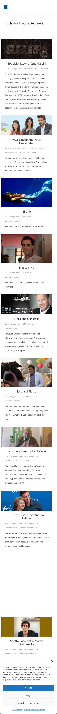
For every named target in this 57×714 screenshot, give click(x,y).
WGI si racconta (18, 148)
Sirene (27, 211)
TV (6, 217)
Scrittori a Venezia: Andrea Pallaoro (27, 516)
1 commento (26, 461)
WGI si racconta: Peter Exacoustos (26, 141)
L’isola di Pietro (26, 391)
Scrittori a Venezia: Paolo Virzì (27, 451)
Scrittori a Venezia (11, 456)
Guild (7, 69)
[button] (52, 661)
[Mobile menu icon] (5, 7)
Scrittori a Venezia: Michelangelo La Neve (27, 579)
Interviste (8, 148)
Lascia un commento (29, 152)
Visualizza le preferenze (28, 703)
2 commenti (43, 69)
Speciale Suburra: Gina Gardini (26, 63)
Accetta (28, 688)
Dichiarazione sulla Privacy (34, 710)
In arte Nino (26, 267)
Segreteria (37, 23)
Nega (28, 695)
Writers (27, 148)
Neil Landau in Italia (26, 319)
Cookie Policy (17, 710)
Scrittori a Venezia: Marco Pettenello (26, 642)
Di (16, 69)
